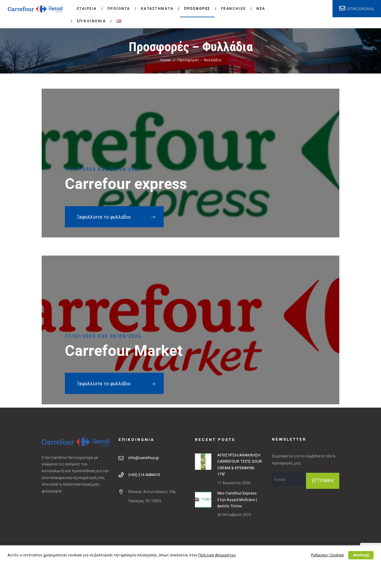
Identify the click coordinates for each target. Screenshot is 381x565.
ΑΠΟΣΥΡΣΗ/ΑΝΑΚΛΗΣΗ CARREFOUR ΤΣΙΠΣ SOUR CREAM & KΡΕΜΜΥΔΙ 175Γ (239, 464)
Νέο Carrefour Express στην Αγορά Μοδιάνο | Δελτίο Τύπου (237, 499)
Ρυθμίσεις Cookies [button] (327, 555)
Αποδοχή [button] (361, 555)
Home (165, 60)
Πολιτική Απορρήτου (217, 555)
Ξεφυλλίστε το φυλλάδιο (104, 217)
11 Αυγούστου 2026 (234, 483)
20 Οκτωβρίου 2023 (234, 515)
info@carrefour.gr (143, 458)
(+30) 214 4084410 (144, 474)
